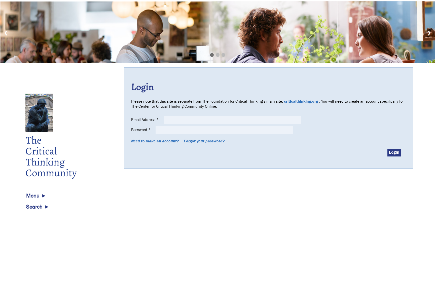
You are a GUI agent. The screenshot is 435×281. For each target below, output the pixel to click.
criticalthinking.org (301, 101)
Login (394, 152)
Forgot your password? (204, 141)
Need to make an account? (155, 141)
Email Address (145, 119)
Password (141, 130)
